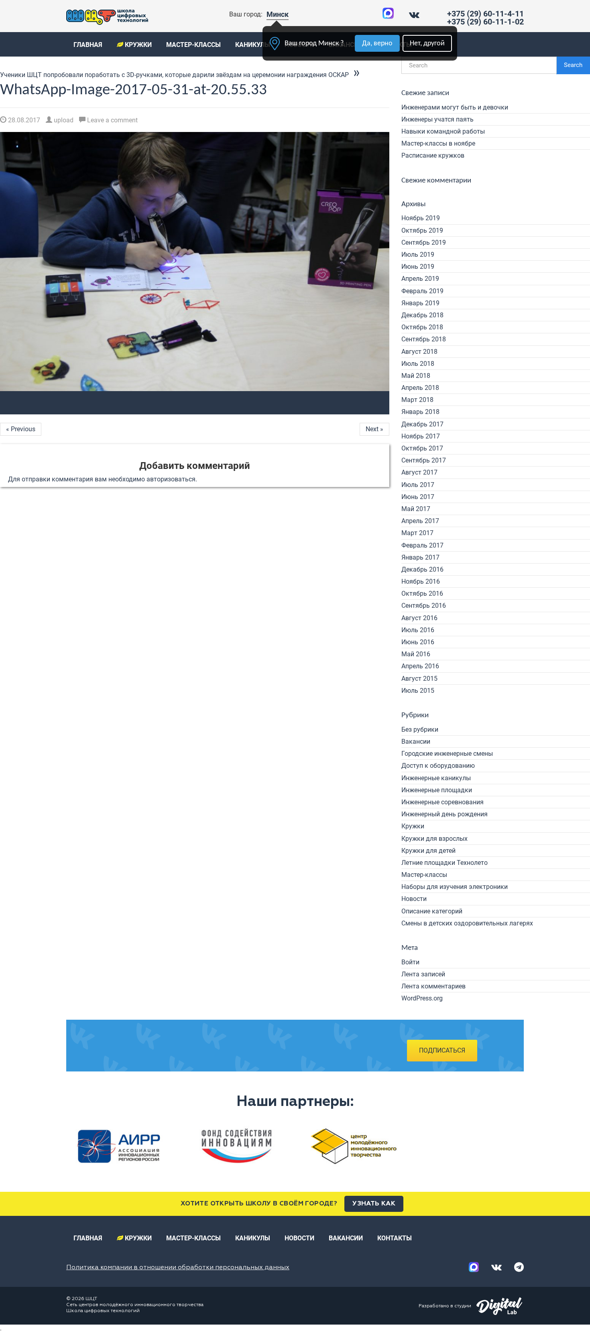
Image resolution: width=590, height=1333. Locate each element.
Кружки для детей (428, 850)
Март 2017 (417, 533)
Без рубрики (419, 729)
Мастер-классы (193, 45)
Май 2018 (415, 375)
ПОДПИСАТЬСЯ (442, 1050)
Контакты (394, 1238)
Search (573, 65)
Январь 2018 (420, 412)
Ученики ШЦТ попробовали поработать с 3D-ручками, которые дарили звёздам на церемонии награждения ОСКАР (174, 75)
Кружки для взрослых (434, 838)
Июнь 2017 (417, 497)
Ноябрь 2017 (420, 436)
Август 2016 (419, 618)
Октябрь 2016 (422, 593)
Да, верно (377, 43)
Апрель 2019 (420, 278)
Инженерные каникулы (436, 778)
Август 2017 (419, 472)
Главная (87, 45)
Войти (410, 962)
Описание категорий (431, 911)
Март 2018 (417, 400)
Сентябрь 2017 (423, 460)
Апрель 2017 (420, 521)
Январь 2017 (420, 557)
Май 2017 (415, 509)
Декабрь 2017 (422, 424)
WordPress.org (422, 998)
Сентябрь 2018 (423, 339)
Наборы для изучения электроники (454, 887)
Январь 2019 (420, 303)
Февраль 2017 (422, 545)
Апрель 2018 (420, 388)
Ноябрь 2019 (420, 218)
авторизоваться (170, 479)
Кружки (137, 45)
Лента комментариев (433, 986)
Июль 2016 (417, 630)
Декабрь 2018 (422, 315)
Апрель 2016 (420, 666)
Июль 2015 (417, 690)
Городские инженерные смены (447, 753)
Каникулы (252, 45)
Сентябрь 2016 (423, 605)
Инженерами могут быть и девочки (454, 107)
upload (62, 120)
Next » (374, 429)
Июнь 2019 (417, 266)
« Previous (20, 429)
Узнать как (373, 1204)
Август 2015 (419, 678)
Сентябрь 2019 (423, 242)
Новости (414, 899)
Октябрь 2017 (422, 448)
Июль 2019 (417, 254)
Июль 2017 (417, 485)
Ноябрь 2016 (420, 581)
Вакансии (415, 741)
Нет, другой (427, 43)
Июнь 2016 (417, 642)
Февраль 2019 (422, 291)
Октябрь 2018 (422, 327)
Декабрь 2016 (422, 569)
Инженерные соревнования (442, 802)
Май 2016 (415, 654)
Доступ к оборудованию (438, 765)
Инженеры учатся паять (437, 119)
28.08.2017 (23, 120)
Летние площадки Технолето (444, 862)
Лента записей (423, 974)
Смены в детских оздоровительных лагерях (467, 923)
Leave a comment (111, 120)
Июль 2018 (417, 363)
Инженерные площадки (436, 790)
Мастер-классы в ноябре (438, 143)
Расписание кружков (432, 155)
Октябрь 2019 (422, 230)
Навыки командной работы (443, 131)
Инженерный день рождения (444, 814)
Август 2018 (419, 351)
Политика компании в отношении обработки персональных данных (177, 1267)
